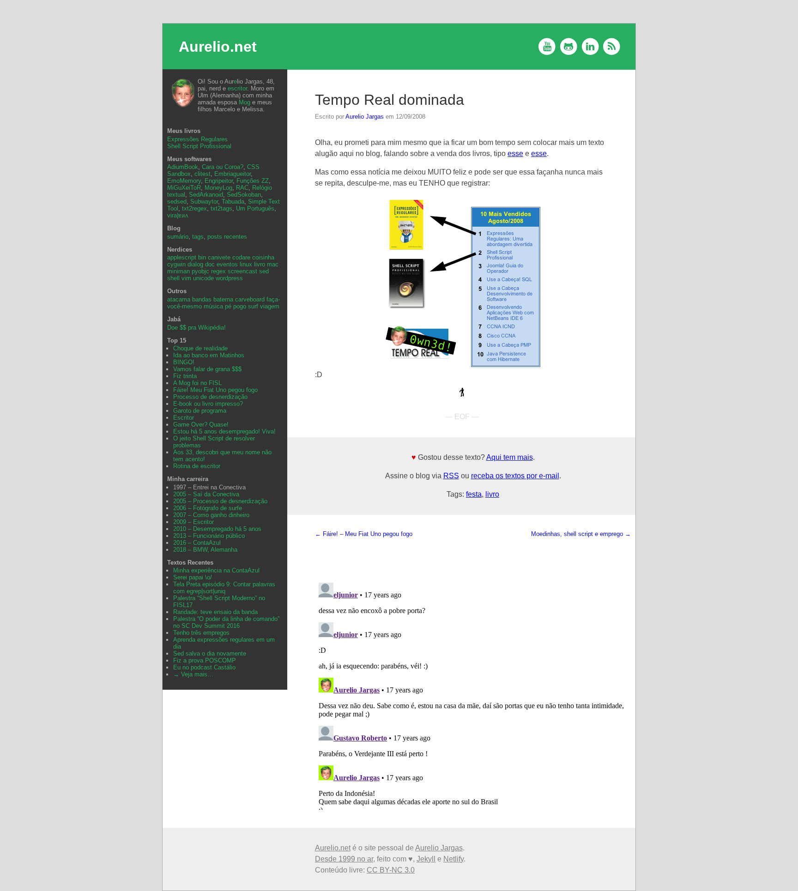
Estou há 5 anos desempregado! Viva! (224, 431)
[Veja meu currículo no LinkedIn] (590, 46)
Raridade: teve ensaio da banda (215, 611)
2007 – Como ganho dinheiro (211, 515)
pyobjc (200, 271)
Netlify (453, 859)
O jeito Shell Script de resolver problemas (214, 442)
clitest (202, 173)
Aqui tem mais (509, 457)
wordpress (229, 278)
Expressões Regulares (197, 139)
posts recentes (227, 236)
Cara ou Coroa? (222, 166)
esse (515, 153)
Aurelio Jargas (364, 116)
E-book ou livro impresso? (208, 403)
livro (492, 494)
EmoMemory (184, 180)
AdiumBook (182, 166)
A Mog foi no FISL (197, 382)
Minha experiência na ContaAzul (216, 570)
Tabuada (233, 201)
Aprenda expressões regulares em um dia (224, 643)
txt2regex (194, 208)
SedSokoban (244, 194)
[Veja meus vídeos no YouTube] (547, 46)
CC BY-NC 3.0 (391, 870)
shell (173, 278)
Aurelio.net (218, 46)
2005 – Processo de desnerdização (220, 501)
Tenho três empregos (201, 632)
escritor (237, 88)
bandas (202, 299)
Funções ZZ (252, 180)
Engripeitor (219, 180)
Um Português (255, 208)
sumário (177, 236)
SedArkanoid (206, 194)
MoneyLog (218, 187)
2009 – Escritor (193, 521)
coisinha (263, 257)
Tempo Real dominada (389, 99)
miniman (178, 271)
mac (272, 264)
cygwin (176, 264)
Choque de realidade (200, 348)
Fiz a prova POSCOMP (204, 660)
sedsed (177, 201)
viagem (269, 306)
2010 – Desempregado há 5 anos (217, 528)
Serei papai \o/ (192, 577)
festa (474, 494)
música (213, 306)
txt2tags (221, 208)
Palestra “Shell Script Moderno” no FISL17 (219, 601)
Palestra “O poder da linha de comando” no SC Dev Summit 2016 (226, 622)
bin (202, 257)
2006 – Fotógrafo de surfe (207, 508)
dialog (195, 264)
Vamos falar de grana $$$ (207, 369)
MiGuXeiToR (184, 187)
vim (186, 278)
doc (210, 264)
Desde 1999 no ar (344, 859)
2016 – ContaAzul (197, 542)
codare (241, 257)
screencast (242, 271)
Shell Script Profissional (199, 146)
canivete (219, 257)
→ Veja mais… (193, 674)
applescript (181, 257)
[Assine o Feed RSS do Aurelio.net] (612, 46)
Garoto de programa (199, 410)
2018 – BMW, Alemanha (205, 549)
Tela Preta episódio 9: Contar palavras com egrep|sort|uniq (224, 588)
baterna (223, 299)
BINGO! (183, 362)
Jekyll (426, 859)
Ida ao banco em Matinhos (208, 355)
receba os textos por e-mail (515, 476)
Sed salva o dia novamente (209, 653)
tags (198, 236)
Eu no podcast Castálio (204, 667)
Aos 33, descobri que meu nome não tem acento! (222, 456)
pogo (239, 306)
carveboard (250, 299)
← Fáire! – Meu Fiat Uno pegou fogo (363, 533)
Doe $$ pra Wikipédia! (196, 327)
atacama (178, 299)
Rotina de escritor (196, 466)
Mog (244, 102)
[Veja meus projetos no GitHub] (569, 46)
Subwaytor (204, 201)
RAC (242, 187)
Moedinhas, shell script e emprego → (581, 533)
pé (228, 306)
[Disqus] (473, 694)
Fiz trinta (185, 376)
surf (253, 306)
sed (264, 271)
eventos (227, 264)
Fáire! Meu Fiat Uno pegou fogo (215, 389)
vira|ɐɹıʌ (177, 215)
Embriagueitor (232, 173)
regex (218, 271)
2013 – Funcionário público (209, 535)
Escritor (183, 417)
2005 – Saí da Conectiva (206, 494)
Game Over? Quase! (201, 424)
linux (246, 264)
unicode (203, 278)
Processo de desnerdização (210, 396)
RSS (451, 476)
